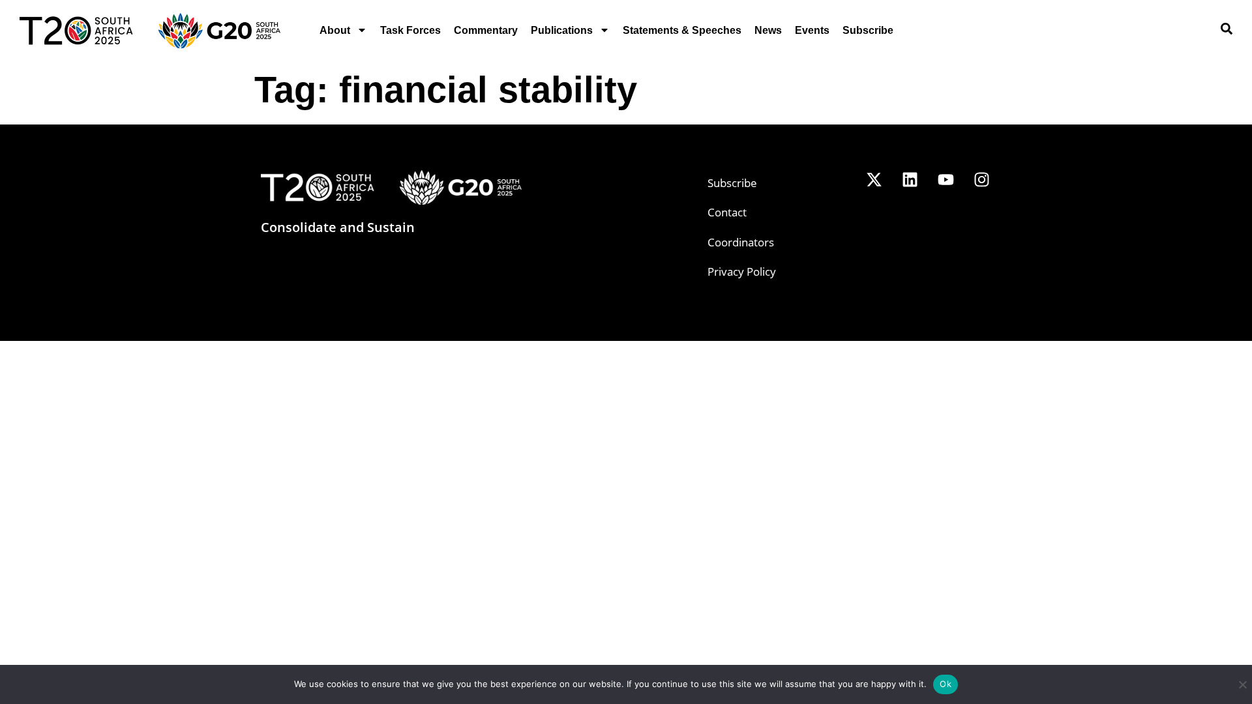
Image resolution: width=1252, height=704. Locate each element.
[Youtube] (945, 180)
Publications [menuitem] (562, 30)
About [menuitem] (335, 30)
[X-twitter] (873, 180)
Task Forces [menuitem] (410, 30)
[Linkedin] (909, 180)
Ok (945, 684)
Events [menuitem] (812, 30)
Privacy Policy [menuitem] (742, 271)
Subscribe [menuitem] (867, 30)
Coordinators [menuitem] (741, 242)
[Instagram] (981, 180)
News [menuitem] (768, 30)
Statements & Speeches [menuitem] (682, 30)
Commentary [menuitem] (486, 30)
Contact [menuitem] (727, 212)
